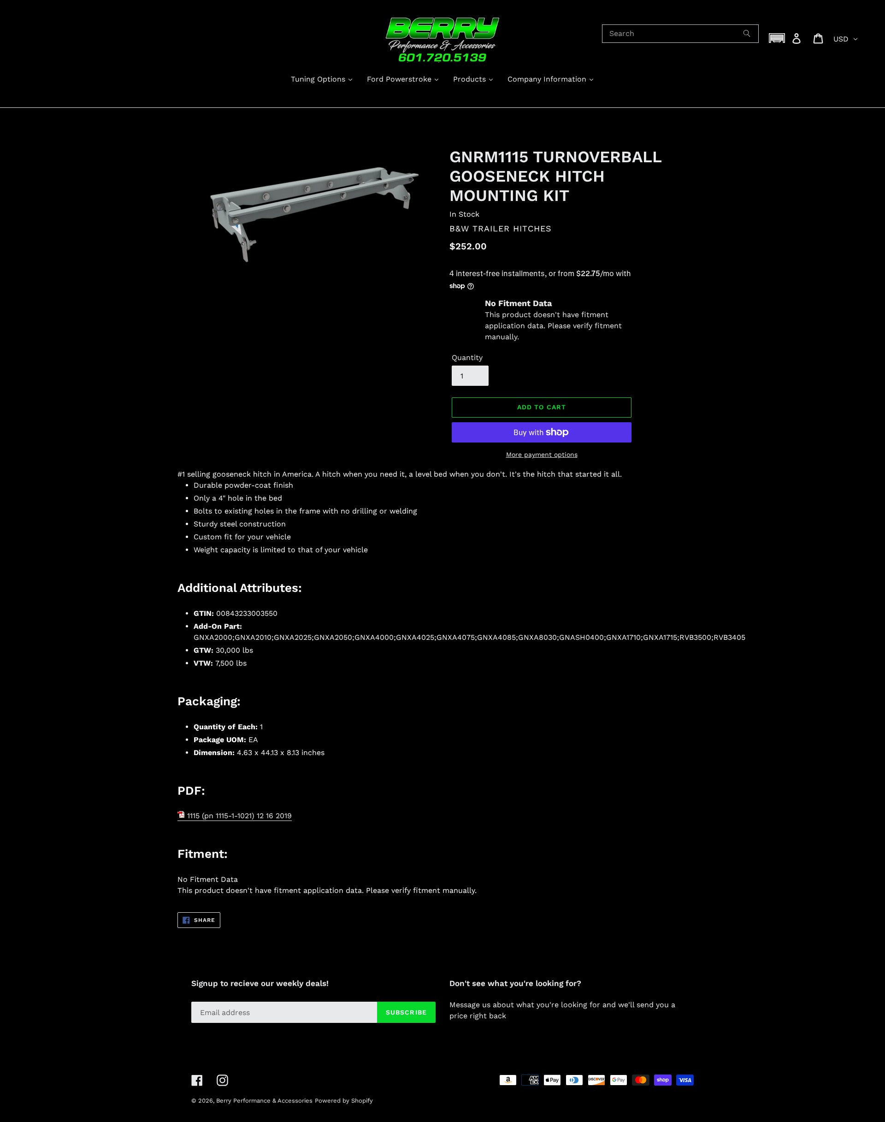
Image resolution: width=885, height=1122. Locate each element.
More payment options (542, 454)
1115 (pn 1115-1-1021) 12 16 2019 (238, 815)
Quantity (467, 357)
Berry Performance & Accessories (264, 1100)
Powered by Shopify (344, 1100)
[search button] (747, 33)
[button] (777, 38)
